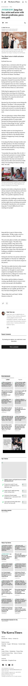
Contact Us (15, 638)
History (10, 638)
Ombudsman (12, 651)
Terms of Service (18, 653)
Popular (20, 379)
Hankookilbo (4, 660)
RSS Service (14, 644)
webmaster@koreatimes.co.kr (16, 669)
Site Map (3, 645)
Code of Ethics (5, 651)
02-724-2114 (6, 670)
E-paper (9, 644)
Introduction (4, 638)
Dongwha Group (12, 660)
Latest (7, 379)
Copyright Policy (5, 655)
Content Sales (21, 644)
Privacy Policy (19, 651)
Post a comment (14, 347)
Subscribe (3, 644)
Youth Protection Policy (7, 653)
